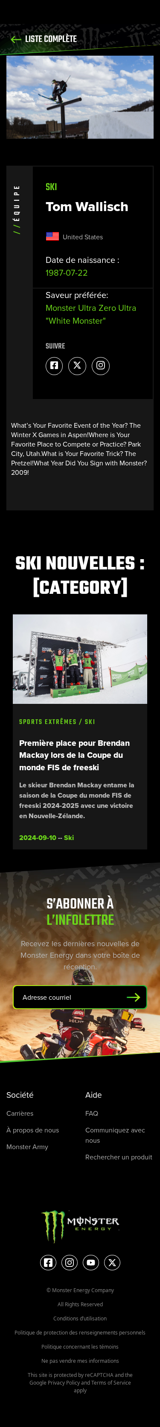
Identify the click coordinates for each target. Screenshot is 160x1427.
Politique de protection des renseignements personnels (80, 1332)
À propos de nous (32, 1130)
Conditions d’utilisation (80, 1318)
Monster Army (27, 1146)
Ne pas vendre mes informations (80, 1360)
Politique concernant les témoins (80, 1346)
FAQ (91, 1113)
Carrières (19, 1113)
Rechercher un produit (118, 1157)
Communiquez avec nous (115, 1135)
